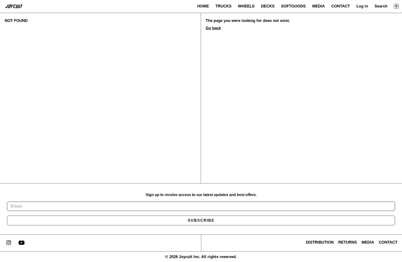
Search (381, 6)
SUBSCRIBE (201, 220)
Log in (362, 6)
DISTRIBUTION (320, 242)
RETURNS (347, 242)
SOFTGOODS (293, 6)
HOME (203, 6)
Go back (213, 28)
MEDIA (318, 6)
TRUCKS (223, 6)
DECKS (268, 6)
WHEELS (246, 6)
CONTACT (340, 6)
